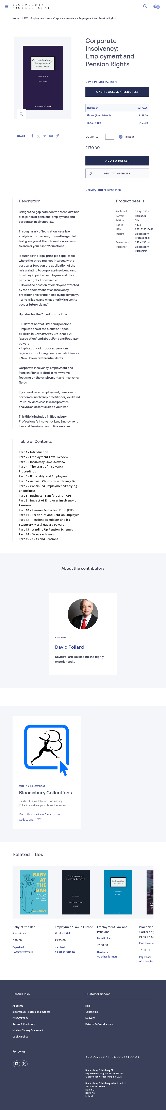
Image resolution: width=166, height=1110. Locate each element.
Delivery (90, 1018)
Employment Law (40, 18)
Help (87, 1005)
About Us (18, 1005)
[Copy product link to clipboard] (57, 136)
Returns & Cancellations (99, 1024)
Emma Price (19, 933)
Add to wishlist (117, 173)
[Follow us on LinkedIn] (16, 1063)
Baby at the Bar (24, 927)
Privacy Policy (20, 1018)
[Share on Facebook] (32, 136)
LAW (25, 18)
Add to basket (117, 160)
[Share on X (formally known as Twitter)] (38, 136)
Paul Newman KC (149, 943)
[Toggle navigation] (6, 6)
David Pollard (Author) (101, 82)
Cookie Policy (20, 1036)
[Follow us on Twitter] (24, 1063)
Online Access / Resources (117, 92)
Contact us (91, 1012)
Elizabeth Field (63, 933)
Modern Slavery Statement (28, 1030)
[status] (109, 137)
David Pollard (69, 647)
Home (16, 18)
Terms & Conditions (24, 1024)
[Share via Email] (51, 136)
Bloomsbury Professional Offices (31, 1012)
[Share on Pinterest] (44, 136)
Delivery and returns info (103, 190)
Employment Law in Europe (74, 927)
